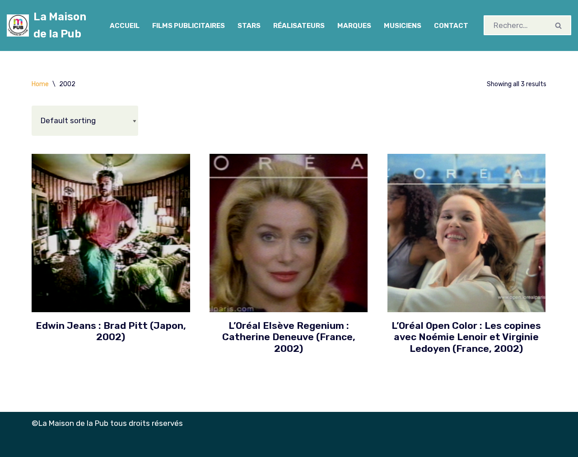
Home (40, 84)
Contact (451, 26)
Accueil (125, 26)
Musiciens (402, 26)
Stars (249, 26)
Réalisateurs (299, 26)
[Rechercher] (558, 25)
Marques (354, 26)
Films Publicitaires (188, 26)
